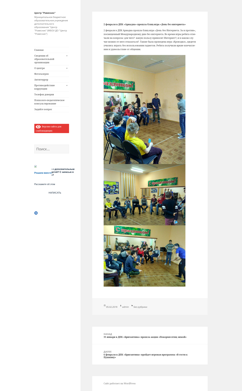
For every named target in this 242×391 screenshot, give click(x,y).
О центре (39, 68)
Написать (55, 193)
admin (125, 306)
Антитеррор (41, 79)
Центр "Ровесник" (45, 12)
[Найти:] (51, 149)
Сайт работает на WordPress (120, 383)
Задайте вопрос (43, 109)
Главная (39, 49)
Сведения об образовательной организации (44, 59)
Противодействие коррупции (44, 87)
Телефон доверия (44, 94)
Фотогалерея (41, 73)
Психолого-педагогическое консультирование (49, 102)
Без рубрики (140, 306)
